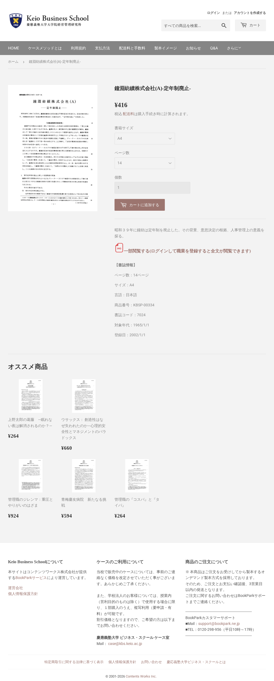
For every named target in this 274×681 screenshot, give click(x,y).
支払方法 (102, 48)
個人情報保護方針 (23, 594)
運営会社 (15, 588)
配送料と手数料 (132, 48)
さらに (232, 48)
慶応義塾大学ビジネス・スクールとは (196, 662)
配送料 (128, 114)
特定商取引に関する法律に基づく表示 (74, 662)
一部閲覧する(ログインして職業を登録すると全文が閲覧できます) (187, 251)
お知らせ (193, 48)
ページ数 (122, 153)
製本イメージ (165, 48)
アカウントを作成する (250, 13)
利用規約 (78, 48)
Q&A (214, 48)
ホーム (13, 62)
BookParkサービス (31, 578)
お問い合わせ (151, 662)
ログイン (213, 13)
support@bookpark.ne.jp (219, 623)
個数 (118, 177)
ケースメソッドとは (45, 48)
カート (254, 25)
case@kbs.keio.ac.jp (125, 643)
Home (13, 48)
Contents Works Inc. (141, 676)
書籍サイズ (124, 128)
